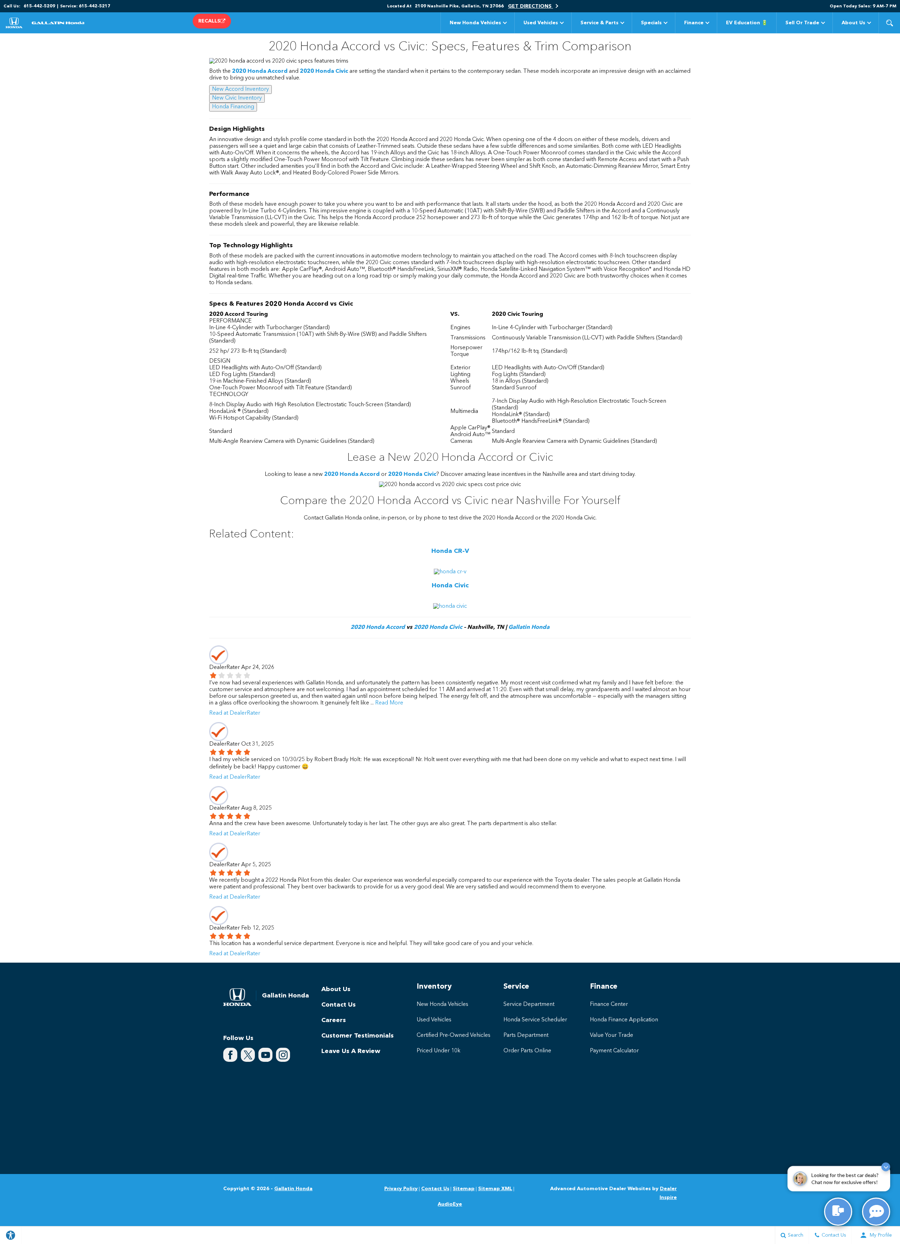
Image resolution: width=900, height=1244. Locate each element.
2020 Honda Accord (260, 71)
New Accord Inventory (240, 89)
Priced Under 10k (439, 1051)
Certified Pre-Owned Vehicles (453, 1035)
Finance (693, 22)
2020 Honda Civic (324, 71)
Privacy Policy (401, 1188)
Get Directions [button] (530, 6)
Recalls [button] (209, 21)
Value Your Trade (611, 1035)
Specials (651, 22)
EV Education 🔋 (746, 22)
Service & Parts (599, 22)
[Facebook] (230, 1055)
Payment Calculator (614, 1051)
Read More (388, 703)
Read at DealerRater (234, 713)
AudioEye (450, 1204)
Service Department (528, 1004)
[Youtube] (265, 1055)
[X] (248, 1055)
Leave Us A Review (350, 1051)
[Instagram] (283, 1055)
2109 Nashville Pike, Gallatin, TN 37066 (459, 6)
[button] (889, 22)
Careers (333, 1020)
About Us (853, 22)
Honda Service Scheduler (535, 1020)
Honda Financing (233, 107)
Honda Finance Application (624, 1020)
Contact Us (338, 1005)
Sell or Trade (802, 22)
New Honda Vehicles (475, 22)
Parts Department (525, 1035)
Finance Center (609, 1004)
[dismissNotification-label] (885, 1168)
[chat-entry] (838, 1212)
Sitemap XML (495, 1188)
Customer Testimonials (357, 1036)
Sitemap (464, 1188)
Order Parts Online (527, 1051)
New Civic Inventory (237, 98)
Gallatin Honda (528, 627)
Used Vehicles (540, 22)
